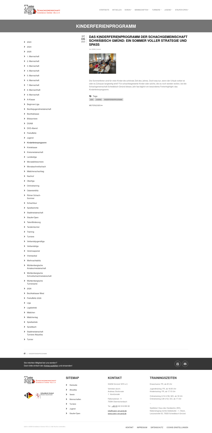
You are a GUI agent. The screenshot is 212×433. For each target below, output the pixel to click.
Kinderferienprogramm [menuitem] (36, 142)
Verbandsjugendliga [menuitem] (36, 241)
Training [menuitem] (30, 231)
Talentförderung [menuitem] (34, 222)
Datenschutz (157, 427)
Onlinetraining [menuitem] (33, 185)
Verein (72, 394)
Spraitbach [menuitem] (31, 326)
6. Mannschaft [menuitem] (33, 80)
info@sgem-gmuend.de (117, 410)
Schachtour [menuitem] (32, 203)
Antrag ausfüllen (51, 365)
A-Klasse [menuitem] (31, 99)
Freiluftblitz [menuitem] (31, 133)
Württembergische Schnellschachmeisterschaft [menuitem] (37, 274)
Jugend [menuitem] (168, 10)
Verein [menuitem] (128, 10)
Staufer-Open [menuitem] (182, 10)
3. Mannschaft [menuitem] (33, 65)
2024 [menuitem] (29, 46)
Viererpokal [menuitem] (32, 255)
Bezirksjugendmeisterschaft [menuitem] (37, 109)
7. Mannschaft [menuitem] (33, 85)
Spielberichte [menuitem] (33, 207)
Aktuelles (73, 389)
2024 (91, 99)
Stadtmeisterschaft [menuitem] (35, 212)
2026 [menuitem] (29, 288)
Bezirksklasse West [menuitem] (35, 293)
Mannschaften (75, 399)
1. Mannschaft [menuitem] (33, 56)
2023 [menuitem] (29, 42)
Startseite (73, 385)
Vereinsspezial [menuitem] (33, 250)
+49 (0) (114, 406)
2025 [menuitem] (29, 51)
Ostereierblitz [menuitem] (33, 190)
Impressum (142, 427)
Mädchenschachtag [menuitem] (35, 171)
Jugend (98, 99)
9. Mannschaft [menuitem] (33, 94)
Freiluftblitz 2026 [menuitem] (34, 298)
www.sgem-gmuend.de (117, 413)
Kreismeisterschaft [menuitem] (35, 152)
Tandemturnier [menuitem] (33, 227)
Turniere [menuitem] (157, 10)
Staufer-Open (75, 413)
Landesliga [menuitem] (32, 157)
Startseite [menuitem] (104, 10)
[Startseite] (42, 9)
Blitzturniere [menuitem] (32, 118)
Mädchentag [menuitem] (32, 317)
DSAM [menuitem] (30, 123)
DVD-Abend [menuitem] (32, 128)
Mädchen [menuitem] (31, 312)
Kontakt (129, 427)
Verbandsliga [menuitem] (33, 246)
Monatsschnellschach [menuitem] (36, 166)
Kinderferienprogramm (113, 99)
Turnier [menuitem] (30, 339)
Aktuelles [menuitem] (117, 10)
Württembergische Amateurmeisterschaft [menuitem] (36, 267)
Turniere (73, 404)
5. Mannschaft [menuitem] (33, 75)
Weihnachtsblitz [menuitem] (34, 260)
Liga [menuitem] (29, 302)
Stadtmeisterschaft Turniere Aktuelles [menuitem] (35, 333)
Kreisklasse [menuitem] (32, 147)
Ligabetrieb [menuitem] (32, 307)
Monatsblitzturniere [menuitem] (35, 161)
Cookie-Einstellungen (177, 427)
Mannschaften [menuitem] (142, 10)
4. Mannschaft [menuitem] (33, 70)
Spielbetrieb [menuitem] (32, 322)
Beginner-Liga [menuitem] (33, 104)
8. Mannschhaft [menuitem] (33, 89)
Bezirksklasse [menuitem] (33, 113)
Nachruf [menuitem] (30, 176)
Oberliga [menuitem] (30, 180)
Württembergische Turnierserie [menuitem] (35, 282)
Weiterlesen (96, 105)
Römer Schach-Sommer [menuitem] (34, 197)
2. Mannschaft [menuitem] (33, 61)
